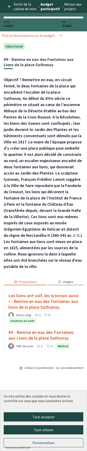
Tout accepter (43, 417)
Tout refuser (43, 429)
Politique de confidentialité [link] (17, 447)
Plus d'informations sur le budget (28, 35)
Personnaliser (43, 442)
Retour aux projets (72, 6)
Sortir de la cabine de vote (25, 6)
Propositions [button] (28, 282)
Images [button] (68, 282)
